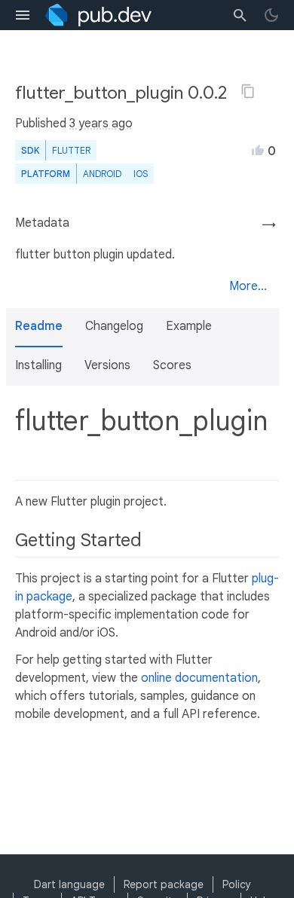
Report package (164, 884)
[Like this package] (258, 149)
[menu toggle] (23, 15)
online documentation (199, 678)
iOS (140, 173)
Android (102, 173)
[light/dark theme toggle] (271, 15)
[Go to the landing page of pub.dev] (98, 15)
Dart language (69, 884)
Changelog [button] (114, 326)
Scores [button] (172, 365)
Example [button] (189, 326)
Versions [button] (107, 365)
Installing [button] (38, 365)
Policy (236, 884)
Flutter (71, 150)
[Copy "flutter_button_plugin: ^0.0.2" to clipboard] (248, 91)
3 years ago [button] (101, 123)
